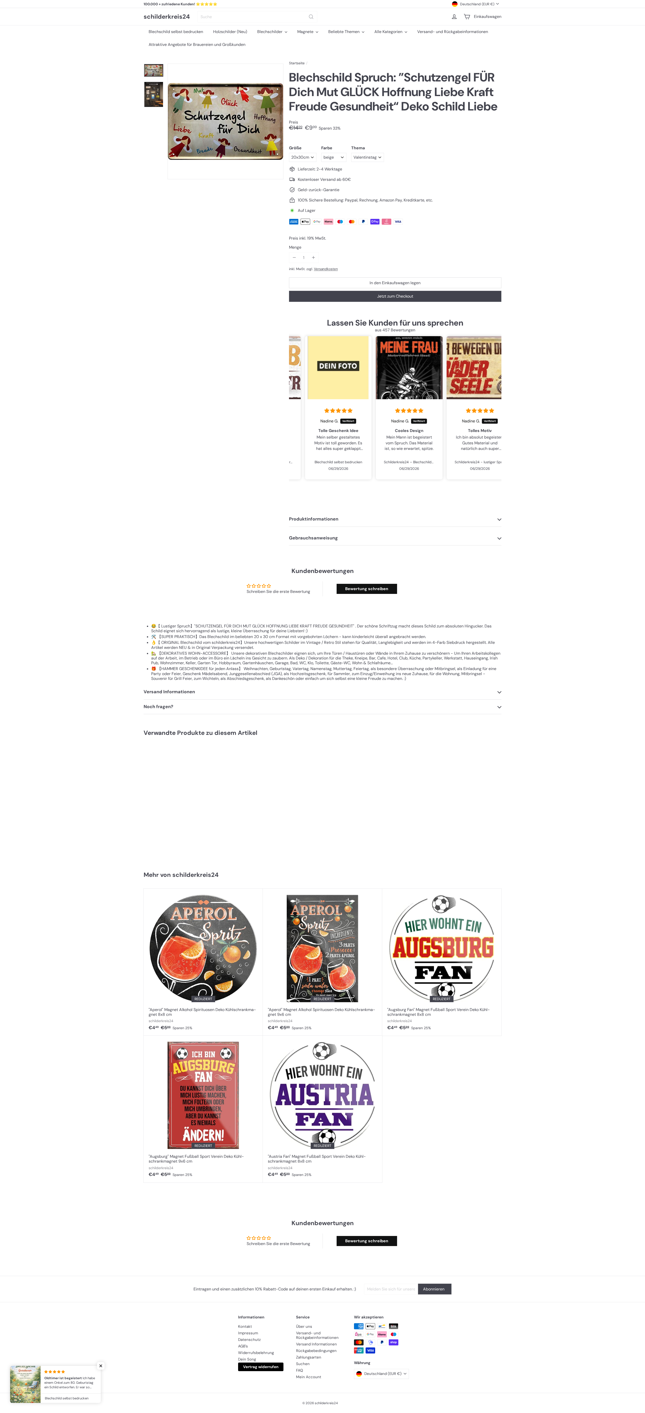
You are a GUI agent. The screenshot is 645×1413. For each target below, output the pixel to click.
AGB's (243, 1346)
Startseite (297, 63)
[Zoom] (225, 121)
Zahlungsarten (308, 1357)
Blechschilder (270, 31)
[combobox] (257, 16)
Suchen (303, 1363)
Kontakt (245, 1326)
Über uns (304, 1326)
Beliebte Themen (344, 31)
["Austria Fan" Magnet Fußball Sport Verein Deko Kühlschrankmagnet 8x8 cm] (322, 1109)
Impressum (248, 1333)
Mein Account (308, 1376)
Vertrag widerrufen (260, 1366)
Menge (295, 247)
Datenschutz (249, 1339)
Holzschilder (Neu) (230, 31)
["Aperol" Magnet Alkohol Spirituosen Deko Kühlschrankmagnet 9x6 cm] (322, 962)
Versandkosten (326, 269)
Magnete (305, 31)
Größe (295, 148)
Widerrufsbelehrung (256, 1352)
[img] (324, 410)
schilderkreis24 (167, 16)
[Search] (311, 16)
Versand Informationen (316, 1344)
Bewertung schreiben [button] (366, 588)
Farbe (326, 148)
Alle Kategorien (388, 31)
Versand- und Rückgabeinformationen (452, 31)
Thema (358, 148)
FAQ (299, 1370)
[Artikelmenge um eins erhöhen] (313, 257)
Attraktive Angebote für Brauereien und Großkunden (197, 44)
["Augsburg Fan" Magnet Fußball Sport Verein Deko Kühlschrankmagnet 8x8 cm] (441, 962)
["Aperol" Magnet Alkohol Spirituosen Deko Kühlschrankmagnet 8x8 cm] (203, 962)
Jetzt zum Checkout (395, 296)
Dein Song (247, 1359)
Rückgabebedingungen (316, 1350)
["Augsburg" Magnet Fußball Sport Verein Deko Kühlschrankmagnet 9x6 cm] (203, 1109)
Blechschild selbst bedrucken (176, 31)
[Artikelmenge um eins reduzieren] (294, 257)
